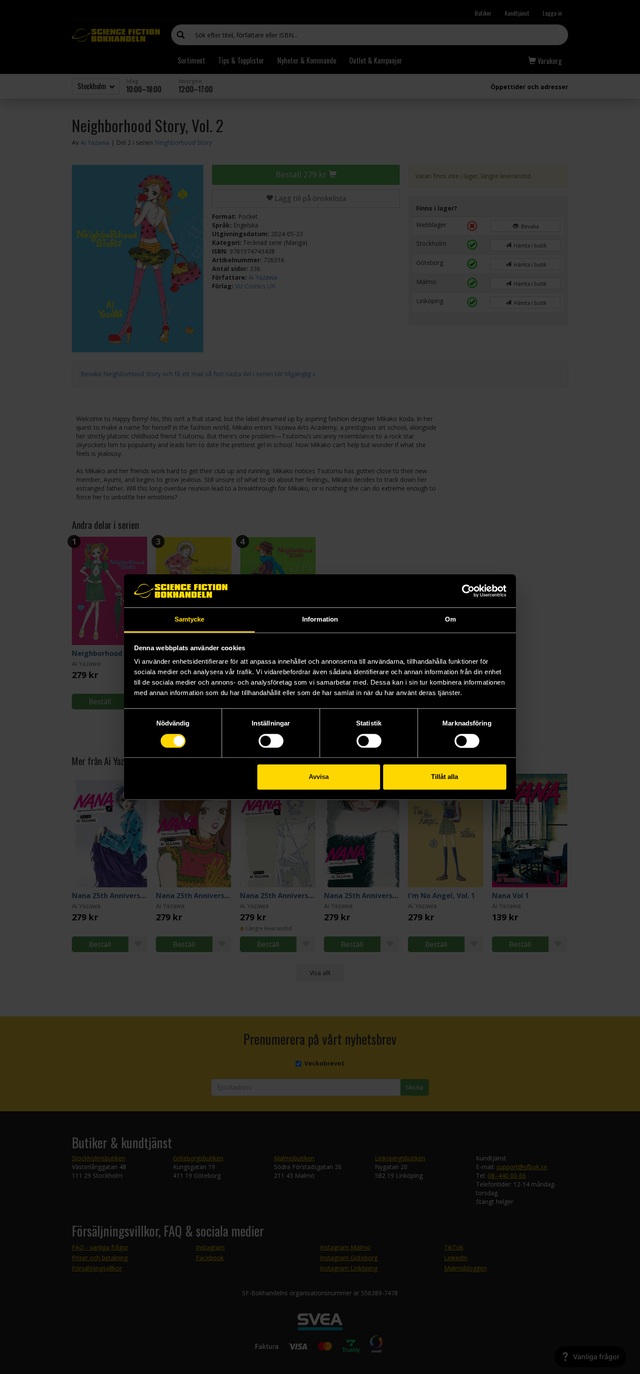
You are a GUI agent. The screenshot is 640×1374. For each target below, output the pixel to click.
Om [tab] (450, 619)
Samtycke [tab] (190, 619)
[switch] (271, 741)
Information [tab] (320, 619)
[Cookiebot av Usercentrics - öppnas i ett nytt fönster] (468, 590)
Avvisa (319, 777)
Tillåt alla (444, 777)
